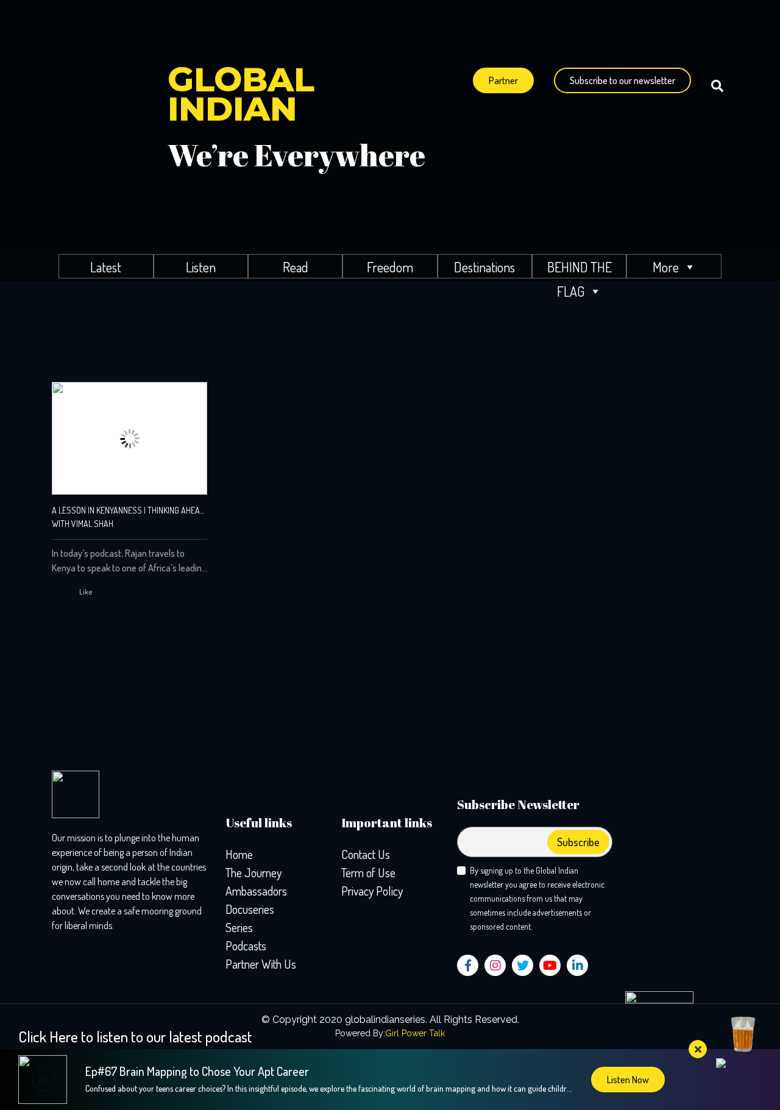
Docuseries (249, 909)
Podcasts (245, 945)
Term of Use (368, 872)
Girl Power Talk (415, 1033)
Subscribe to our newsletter (622, 80)
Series (239, 927)
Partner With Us (260, 964)
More (666, 266)
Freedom (390, 266)
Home (239, 854)
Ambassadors (256, 891)
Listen (201, 266)
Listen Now (628, 1079)
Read (295, 266)
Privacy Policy (372, 891)
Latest (105, 266)
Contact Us (365, 854)
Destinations (484, 266)
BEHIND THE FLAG (579, 268)
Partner (503, 80)
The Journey (253, 872)
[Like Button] (73, 592)
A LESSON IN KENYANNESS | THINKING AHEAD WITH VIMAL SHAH (128, 517)
